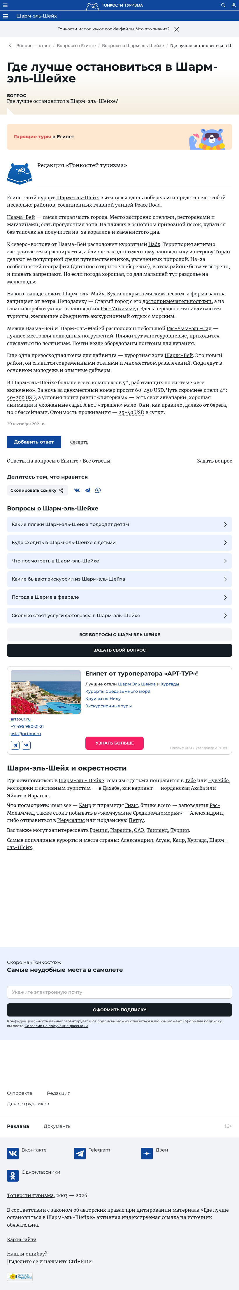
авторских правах (102, 1210)
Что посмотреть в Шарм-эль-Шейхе (55, 561)
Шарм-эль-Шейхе (81, 780)
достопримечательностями (177, 301)
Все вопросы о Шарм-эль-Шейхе (119, 634)
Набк (154, 244)
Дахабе (111, 788)
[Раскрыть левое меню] (5, 5)
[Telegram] (87, 490)
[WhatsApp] (98, 490)
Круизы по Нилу (103, 698)
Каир (85, 805)
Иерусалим (71, 820)
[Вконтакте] (77, 490)
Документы (58, 1126)
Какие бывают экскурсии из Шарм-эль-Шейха (68, 579)
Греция (99, 830)
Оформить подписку (119, 1009)
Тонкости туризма (11, 45)
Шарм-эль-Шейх (77, 197)
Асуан (163, 840)
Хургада (197, 840)
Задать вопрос (214, 461)
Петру (136, 820)
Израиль (120, 830)
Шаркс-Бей (179, 355)
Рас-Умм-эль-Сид (189, 328)
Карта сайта (21, 1239)
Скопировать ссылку (33, 490)
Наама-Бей (21, 217)
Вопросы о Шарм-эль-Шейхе (133, 45)
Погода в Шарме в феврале (45, 597)
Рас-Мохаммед (119, 308)
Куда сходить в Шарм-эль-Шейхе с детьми (64, 542)
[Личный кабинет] (234, 5)
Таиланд (157, 830)
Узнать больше (115, 743)
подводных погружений (82, 336)
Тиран (222, 251)
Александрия (137, 840)
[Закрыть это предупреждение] (176, 29)
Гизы (131, 805)
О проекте (19, 1093)
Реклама (18, 1126)
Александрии (206, 813)
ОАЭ (139, 830)
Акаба (198, 788)
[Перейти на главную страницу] (114, 5)
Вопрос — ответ (33, 45)
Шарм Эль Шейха (137, 684)
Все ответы (96, 461)
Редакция (59, 1093)
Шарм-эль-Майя (83, 294)
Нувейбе (218, 780)
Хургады (170, 684)
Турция (180, 830)
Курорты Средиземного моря (117, 691)
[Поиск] (223, 5)
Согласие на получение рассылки (56, 1026)
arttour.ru (21, 719)
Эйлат (14, 796)
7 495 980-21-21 (27, 726)
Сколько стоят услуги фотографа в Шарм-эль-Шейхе (76, 615)
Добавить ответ (34, 442)
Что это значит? (153, 29)
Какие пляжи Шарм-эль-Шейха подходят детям (70, 524)
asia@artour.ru (26, 733)
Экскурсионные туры (108, 706)
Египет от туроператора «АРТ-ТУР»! (141, 673)
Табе (190, 780)
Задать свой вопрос (120, 650)
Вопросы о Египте (76, 45)
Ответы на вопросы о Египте (42, 461)
